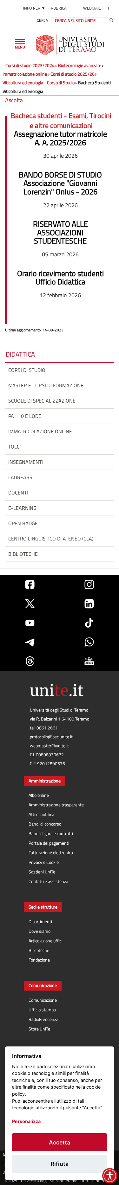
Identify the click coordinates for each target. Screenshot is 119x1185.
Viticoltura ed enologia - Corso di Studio (39, 82)
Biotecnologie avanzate (80, 65)
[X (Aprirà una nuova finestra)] (30, 603)
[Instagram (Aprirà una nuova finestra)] (89, 584)
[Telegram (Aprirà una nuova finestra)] (30, 642)
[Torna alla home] (70, 44)
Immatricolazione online (25, 74)
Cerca (42, 20)
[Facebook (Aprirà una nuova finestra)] (30, 584)
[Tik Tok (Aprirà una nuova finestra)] (89, 623)
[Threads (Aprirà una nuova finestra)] (30, 661)
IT (109, 8)
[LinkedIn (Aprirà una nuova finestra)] (89, 603)
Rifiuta (60, 1163)
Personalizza (26, 1121)
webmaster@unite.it (49, 745)
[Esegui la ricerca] (111, 20)
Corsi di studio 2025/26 (72, 74)
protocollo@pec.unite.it (51, 736)
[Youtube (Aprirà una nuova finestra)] (30, 623)
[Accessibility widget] (109, 1175)
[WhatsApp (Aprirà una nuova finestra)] (89, 642)
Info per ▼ (34, 8)
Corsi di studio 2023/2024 (30, 65)
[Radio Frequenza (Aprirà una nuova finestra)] (89, 661)
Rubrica (59, 8)
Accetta (59, 1142)
